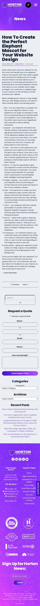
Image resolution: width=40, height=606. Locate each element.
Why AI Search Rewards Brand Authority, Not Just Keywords (20, 410)
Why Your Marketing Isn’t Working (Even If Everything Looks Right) (20, 435)
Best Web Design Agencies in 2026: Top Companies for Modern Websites (20, 429)
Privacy (22, 603)
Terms (17, 603)
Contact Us (11, 501)
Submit (20, 583)
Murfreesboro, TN (11, 491)
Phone (20, 347)
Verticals (29, 495)
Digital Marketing (29, 476)
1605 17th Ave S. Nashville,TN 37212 (11, 478)
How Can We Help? (20, 355)
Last (20, 335)
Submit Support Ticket (20, 373)
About (29, 473)
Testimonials (29, 503)
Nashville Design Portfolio (29, 499)
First (20, 327)
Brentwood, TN (11, 494)
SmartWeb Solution (29, 488)
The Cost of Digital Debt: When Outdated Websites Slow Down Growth (20, 416)
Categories (20, 385)
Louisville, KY (11, 496)
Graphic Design (29, 491)
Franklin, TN (11, 489)
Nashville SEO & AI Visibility (29, 480)
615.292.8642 (10, 484)
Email (20, 338)
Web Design (19, 64)
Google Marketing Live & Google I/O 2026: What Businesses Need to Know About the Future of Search (20, 423)
